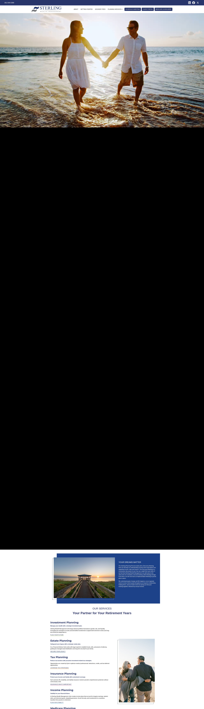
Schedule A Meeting (133, 9)
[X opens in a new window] (197, 2)
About (76, 9)
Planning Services (114, 9)
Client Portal (148, 9)
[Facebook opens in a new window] (193, 2)
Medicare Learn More (163, 9)
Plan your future (57, 635)
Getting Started (87, 9)
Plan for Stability (57, 702)
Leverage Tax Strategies (59, 668)
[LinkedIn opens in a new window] (189, 2)
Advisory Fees (100, 9)
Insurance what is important (60, 684)
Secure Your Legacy (58, 651)
